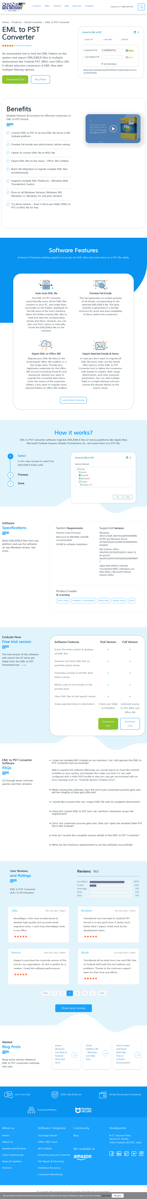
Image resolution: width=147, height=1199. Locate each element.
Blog (76, 1135)
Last (102, 993)
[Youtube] (134, 1154)
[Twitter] (126, 1154)
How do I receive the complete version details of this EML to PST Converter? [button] (95, 835)
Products (17, 22)
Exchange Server (47, 1135)
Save (17, 483)
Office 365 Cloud (47, 1141)
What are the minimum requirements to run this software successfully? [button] (92, 845)
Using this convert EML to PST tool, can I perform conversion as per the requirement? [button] (93, 812)
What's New (104, 601)
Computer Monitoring (50, 1174)
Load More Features (73, 400)
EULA (131, 601)
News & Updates (12, 1161)
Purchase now (130, 723)
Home (5, 22)
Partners (7, 1167)
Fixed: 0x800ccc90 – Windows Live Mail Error (92, 1052)
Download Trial (15, 79)
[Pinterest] (141, 1154)
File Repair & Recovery (51, 1161)
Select (32, 460)
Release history (119, 601)
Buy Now (40, 79)
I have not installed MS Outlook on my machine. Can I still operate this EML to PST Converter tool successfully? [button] (96, 761)
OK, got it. (117, 1195)
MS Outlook (45, 1148)
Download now (108, 723)
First (45, 993)
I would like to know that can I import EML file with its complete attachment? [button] (96, 802)
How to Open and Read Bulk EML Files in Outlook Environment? (123, 1054)
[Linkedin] (119, 1154)
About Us (7, 1141)
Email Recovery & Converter (54, 1154)
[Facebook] (112, 1154)
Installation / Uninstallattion (83, 601)
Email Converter (33, 22)
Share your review (73, 1008)
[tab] (97, 763)
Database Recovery (49, 1167)
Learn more (105, 1195)
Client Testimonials (13, 1154)
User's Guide (63, 601)
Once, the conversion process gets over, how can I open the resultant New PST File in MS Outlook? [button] (97, 824)
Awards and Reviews (14, 1148)
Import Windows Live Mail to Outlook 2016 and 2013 (61, 1054)
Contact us (115, 7)
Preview (19, 475)
